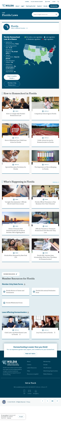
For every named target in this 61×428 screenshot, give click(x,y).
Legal (3, 12)
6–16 (10, 47)
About (28, 361)
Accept (21, 416)
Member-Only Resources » (12, 84)
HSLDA (13, 402)
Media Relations (47, 374)
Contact (29, 393)
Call (24, 393)
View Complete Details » (12, 77)
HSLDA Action (47, 368)
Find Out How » (30, 354)
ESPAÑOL (27, 1)
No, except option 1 (12, 52)
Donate (45, 6)
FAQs (28, 371)
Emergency (36, 393)
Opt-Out (9, 418)
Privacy (28, 402)
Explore (39, 6)
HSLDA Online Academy (37, 1)
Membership (53, 6)
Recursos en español (32, 374)
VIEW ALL (55, 182)
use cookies (5, 415)
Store (48, 1)
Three (17, 44)
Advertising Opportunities (50, 371)
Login (53, 1)
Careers (29, 364)
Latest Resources (32, 368)
